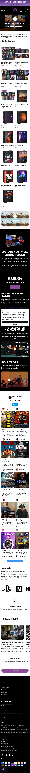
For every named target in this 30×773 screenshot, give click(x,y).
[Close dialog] (27, 369)
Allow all (15, 321)
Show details (15, 324)
